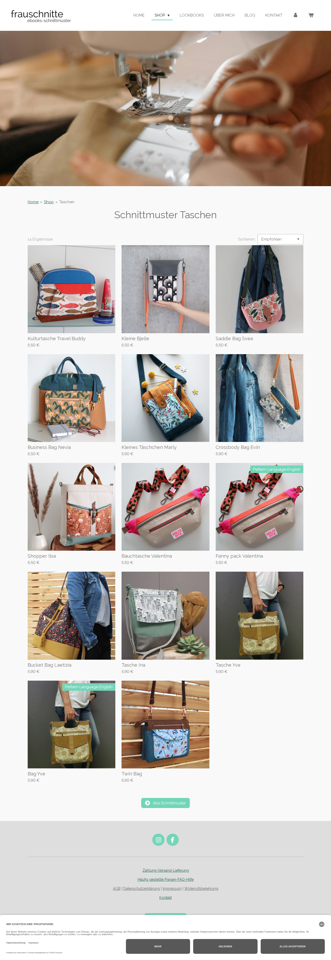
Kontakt (165, 898)
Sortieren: (246, 239)
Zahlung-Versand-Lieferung (165, 870)
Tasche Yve (228, 665)
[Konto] (295, 15)
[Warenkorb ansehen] (311, 15)
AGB (117, 888)
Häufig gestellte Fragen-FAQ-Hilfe (166, 879)
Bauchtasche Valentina (147, 556)
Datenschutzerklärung (141, 888)
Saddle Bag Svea (234, 338)
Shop (49, 202)
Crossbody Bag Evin (238, 447)
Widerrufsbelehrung (201, 888)
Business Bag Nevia (49, 447)
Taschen (66, 202)
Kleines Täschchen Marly (149, 447)
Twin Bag (132, 773)
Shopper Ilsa (42, 556)
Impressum (172, 888)
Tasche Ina (133, 665)
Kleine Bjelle (135, 338)
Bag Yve (36, 773)
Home (33, 202)
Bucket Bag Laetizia (49, 665)
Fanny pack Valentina (239, 556)
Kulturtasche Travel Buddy (57, 338)
